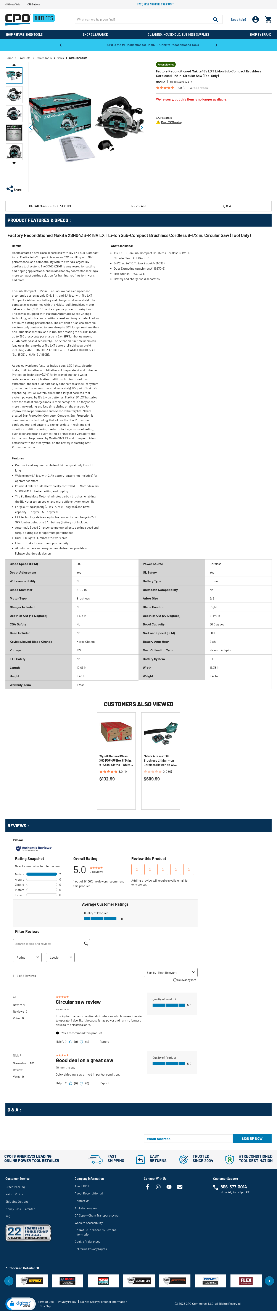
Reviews (138, 206)
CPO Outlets (33, 4)
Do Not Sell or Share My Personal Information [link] (96, 1232)
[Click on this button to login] (255, 19)
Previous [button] (60, 45)
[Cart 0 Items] (268, 18)
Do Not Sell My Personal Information (103, 1301)
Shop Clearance (95, 34)
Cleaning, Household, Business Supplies (178, 34)
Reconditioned (166, 64)
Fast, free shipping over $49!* (155, 4)
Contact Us (82, 1200)
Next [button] (216, 45)
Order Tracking (15, 1187)
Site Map (45, 1306)
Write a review (199, 88)
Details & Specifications (50, 206)
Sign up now (252, 1138)
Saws (60, 58)
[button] (14, 75)
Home (9, 58)
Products (24, 58)
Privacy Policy (67, 1301)
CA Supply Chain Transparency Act (97, 1215)
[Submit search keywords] (215, 19)
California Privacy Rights (91, 1249)
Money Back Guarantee (20, 1209)
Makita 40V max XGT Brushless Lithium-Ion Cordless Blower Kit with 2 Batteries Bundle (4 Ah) (160, 760)
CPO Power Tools (12, 4)
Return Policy (14, 1194)
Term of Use (46, 1301)
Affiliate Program (86, 1208)
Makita (160, 81)
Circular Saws (78, 58)
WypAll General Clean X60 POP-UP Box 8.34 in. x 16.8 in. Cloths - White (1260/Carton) (115, 760)
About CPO (82, 1186)
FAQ (7, 1216)
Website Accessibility (89, 1223)
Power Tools (44, 58)
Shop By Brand (261, 34)
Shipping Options (17, 1201)
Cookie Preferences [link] (87, 1241)
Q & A (227, 206)
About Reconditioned (89, 1193)
